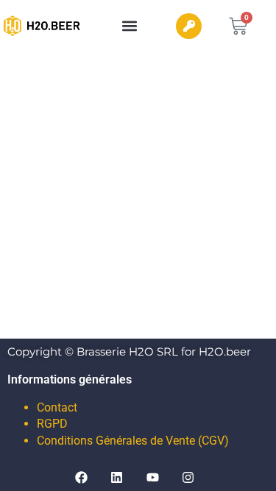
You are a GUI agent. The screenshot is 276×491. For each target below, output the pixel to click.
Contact (57, 407)
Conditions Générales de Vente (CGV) (133, 441)
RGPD (52, 424)
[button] (130, 26)
